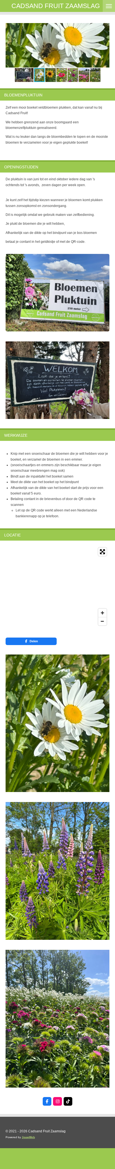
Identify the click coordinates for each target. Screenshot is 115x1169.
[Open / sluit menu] (109, 6)
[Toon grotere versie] (57, 292)
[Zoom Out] (102, 621)
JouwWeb (28, 1137)
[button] (104, 28)
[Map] (57, 586)
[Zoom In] (102, 613)
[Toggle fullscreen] (102, 552)
